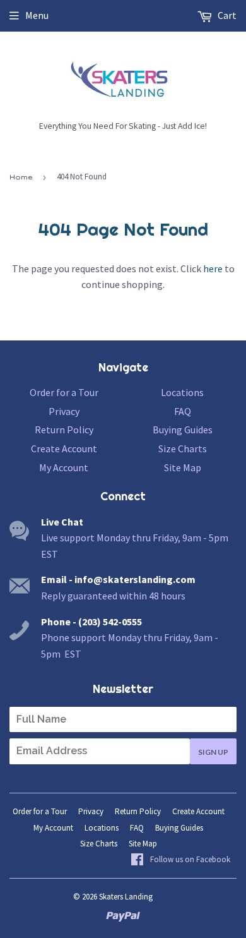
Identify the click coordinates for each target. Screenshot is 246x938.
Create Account (64, 448)
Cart (226, 15)
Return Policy (64, 429)
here (213, 268)
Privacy (64, 411)
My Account (63, 467)
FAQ (182, 411)
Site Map (182, 467)
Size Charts (182, 448)
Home (20, 177)
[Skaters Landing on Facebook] (180, 860)
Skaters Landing (126, 896)
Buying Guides (183, 429)
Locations (182, 392)
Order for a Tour (64, 392)
